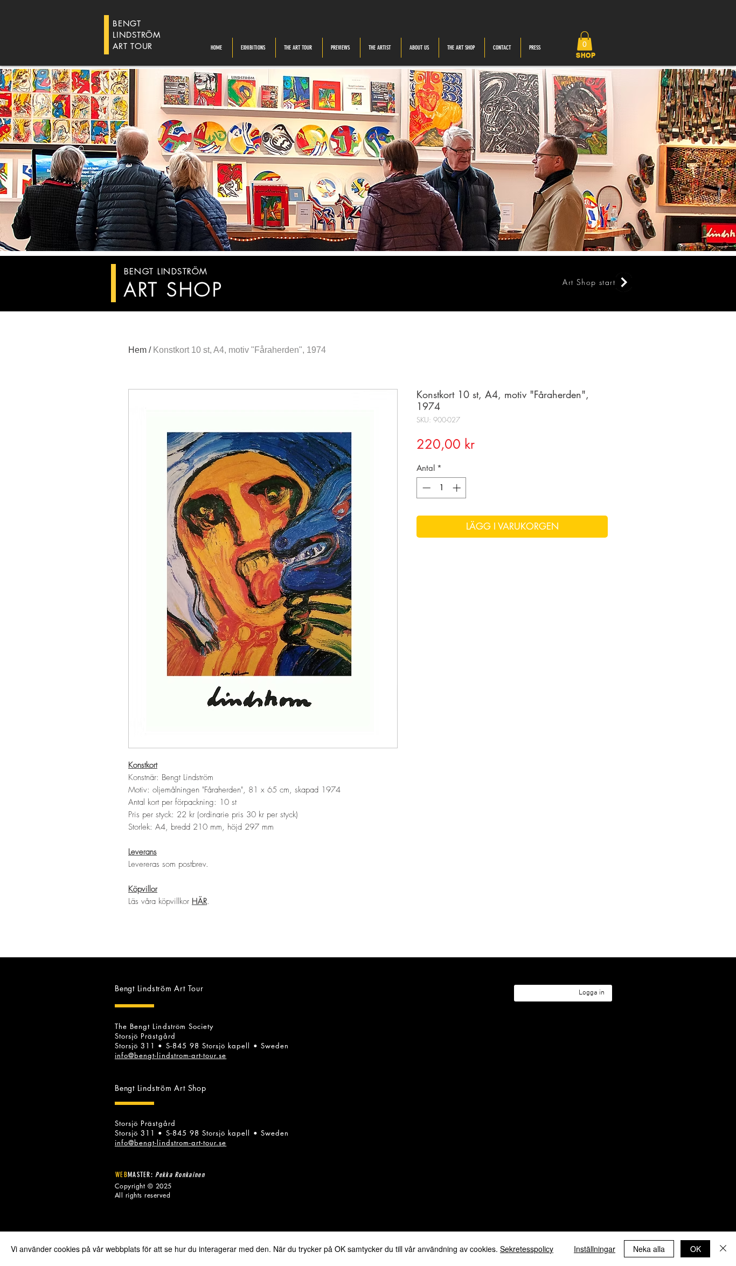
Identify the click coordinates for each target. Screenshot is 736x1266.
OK (695, 1248)
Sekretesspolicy (526, 1248)
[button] (585, 41)
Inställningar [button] (594, 1248)
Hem (137, 349)
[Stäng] (723, 1248)
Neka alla (649, 1248)
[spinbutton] (441, 488)
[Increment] (457, 488)
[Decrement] (425, 488)
